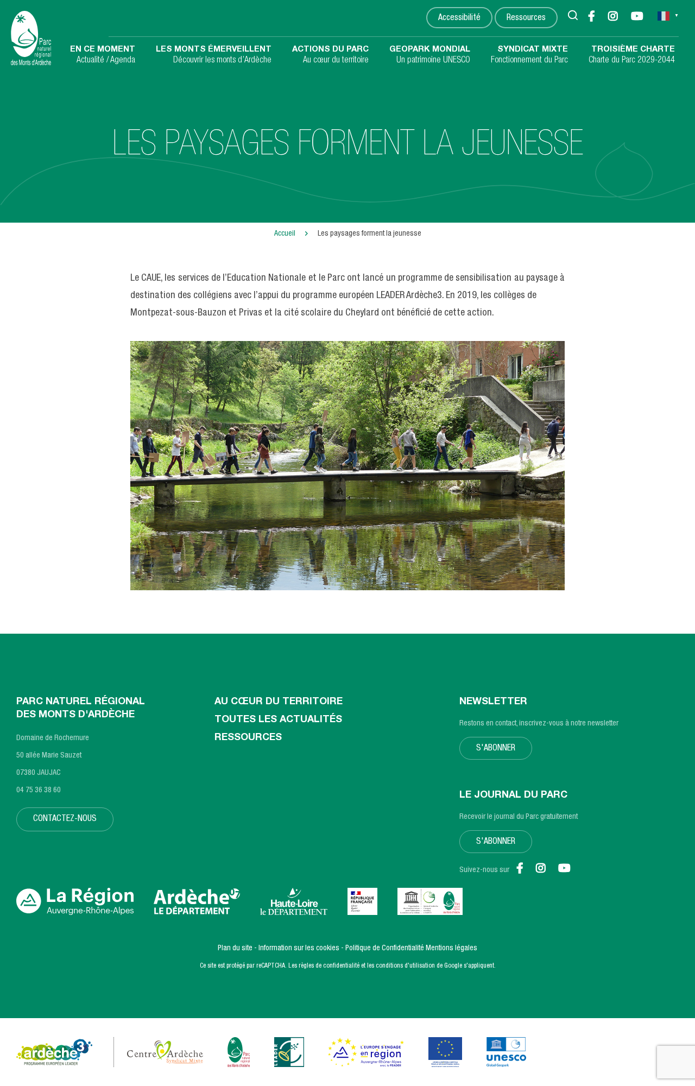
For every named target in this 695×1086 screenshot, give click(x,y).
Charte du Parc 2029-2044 (632, 55)
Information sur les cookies (298, 948)
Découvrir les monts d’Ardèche (213, 55)
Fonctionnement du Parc (529, 55)
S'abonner (495, 748)
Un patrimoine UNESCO (429, 55)
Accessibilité (459, 18)
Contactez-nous (65, 819)
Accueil (284, 234)
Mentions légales (451, 948)
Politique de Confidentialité (384, 948)
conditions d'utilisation (405, 966)
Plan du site (235, 948)
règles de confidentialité (329, 966)
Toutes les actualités (278, 720)
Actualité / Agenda (102, 55)
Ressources (526, 18)
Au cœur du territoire (330, 55)
